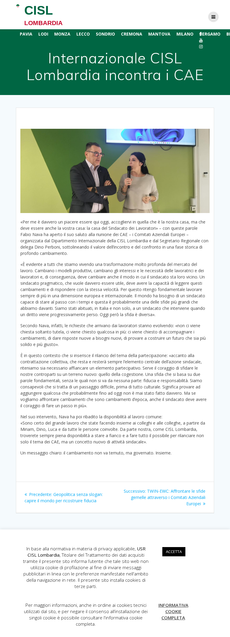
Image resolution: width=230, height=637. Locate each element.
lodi (43, 34)
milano (184, 34)
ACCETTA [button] (174, 551)
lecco (83, 34)
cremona (131, 34)
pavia (26, 34)
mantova (159, 34)
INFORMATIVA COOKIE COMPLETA (173, 611)
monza (62, 34)
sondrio (105, 34)
